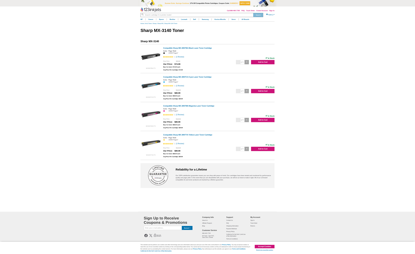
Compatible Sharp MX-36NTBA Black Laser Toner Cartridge (187, 48)
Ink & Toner (148, 23)
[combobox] (201, 15)
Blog (203, 226)
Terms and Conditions (239, 249)
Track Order (250, 10)
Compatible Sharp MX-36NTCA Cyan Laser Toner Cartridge (187, 77)
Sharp (155, 23)
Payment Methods (231, 229)
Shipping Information (232, 226)
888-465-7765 (235, 10)
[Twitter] (150, 236)
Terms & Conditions (232, 239)
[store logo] (150, 10)
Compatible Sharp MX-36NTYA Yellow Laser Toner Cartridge (187, 135)
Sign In (272, 10)
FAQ (243, 10)
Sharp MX (160, 23)
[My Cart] (270, 15)
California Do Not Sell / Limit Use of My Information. (156, 251)
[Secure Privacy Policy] (157, 236)
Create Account (262, 10)
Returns (252, 226)
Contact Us (229, 220)
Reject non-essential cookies (264, 250)
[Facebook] (146, 236)
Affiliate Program (207, 223)
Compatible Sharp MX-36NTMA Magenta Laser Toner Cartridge (188, 106)
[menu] (207, 20)
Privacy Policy (230, 231)
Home (142, 23)
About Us (205, 220)
